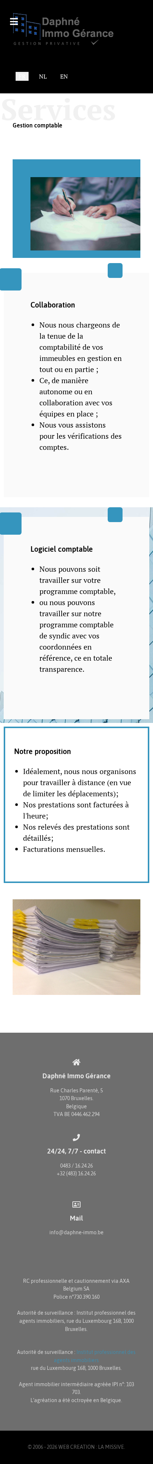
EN (64, 76)
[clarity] (76, 208)
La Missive (111, 1447)
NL (43, 76)
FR (22, 76)
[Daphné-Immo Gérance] (71, 29)
